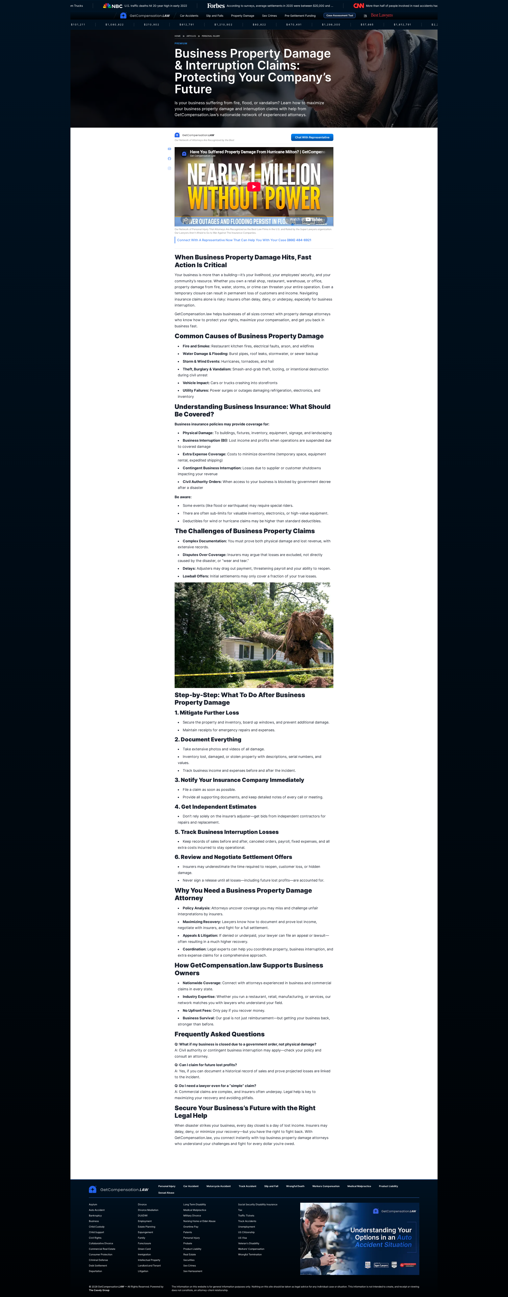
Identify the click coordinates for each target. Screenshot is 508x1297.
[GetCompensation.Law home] (145, 15)
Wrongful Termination (250, 1254)
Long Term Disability (194, 1204)
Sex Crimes (269, 15)
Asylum (93, 1204)
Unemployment (246, 1226)
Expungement (145, 1232)
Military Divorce (192, 1215)
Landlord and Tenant (149, 1265)
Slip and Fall (271, 1186)
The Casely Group (99, 1290)
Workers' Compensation (251, 1248)
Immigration (144, 1254)
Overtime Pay (190, 1226)
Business (94, 1221)
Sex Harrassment (192, 1271)
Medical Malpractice (359, 1186)
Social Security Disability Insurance (257, 1204)
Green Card (144, 1248)
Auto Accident (97, 1209)
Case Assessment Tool (339, 15)
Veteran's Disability (248, 1243)
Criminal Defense (98, 1259)
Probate (187, 1243)
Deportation (95, 1271)
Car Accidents (189, 15)
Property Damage (242, 15)
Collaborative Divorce (101, 1243)
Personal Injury (211, 36)
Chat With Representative (312, 137)
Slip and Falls (214, 15)
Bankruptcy (95, 1215)
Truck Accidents (247, 1221)
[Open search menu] (365, 16)
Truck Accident (247, 1186)
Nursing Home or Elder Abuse (199, 1221)
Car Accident (191, 1186)
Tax (240, 1209)
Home (178, 36)
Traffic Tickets (246, 1215)
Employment (145, 1221)
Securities (188, 1259)
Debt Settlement (98, 1265)
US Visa (242, 1237)
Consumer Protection (100, 1254)
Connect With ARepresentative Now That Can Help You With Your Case (244, 240)
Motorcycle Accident (219, 1186)
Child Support (96, 1232)
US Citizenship (246, 1232)
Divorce (142, 1204)
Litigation (143, 1271)
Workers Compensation (326, 1186)
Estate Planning (146, 1226)
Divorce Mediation (148, 1209)
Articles (191, 36)
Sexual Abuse (166, 1192)
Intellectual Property (149, 1259)
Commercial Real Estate (102, 1248)
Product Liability (388, 1186)
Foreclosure (144, 1243)
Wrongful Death (295, 1186)
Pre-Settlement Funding (300, 15)
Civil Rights (95, 1237)
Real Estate (189, 1254)
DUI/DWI (142, 1215)
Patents (187, 1232)
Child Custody (97, 1226)
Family (141, 1237)
